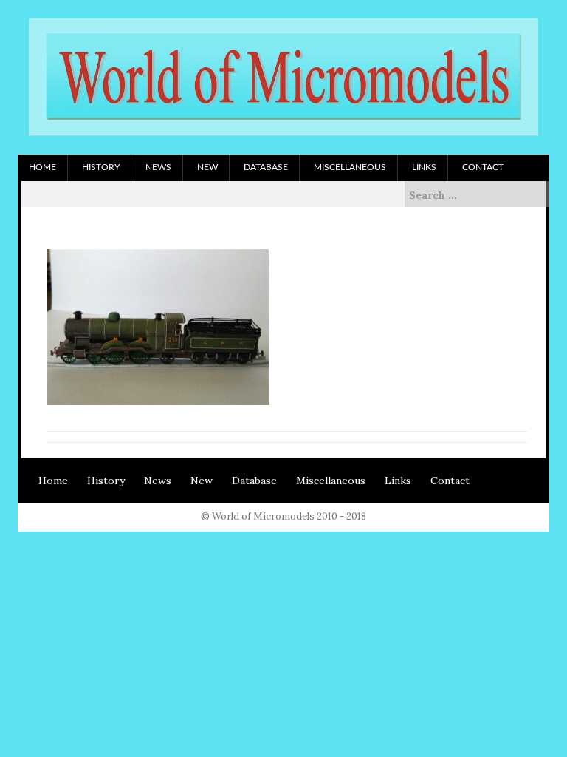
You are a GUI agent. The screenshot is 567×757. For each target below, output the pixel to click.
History (101, 167)
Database (266, 167)
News (158, 167)
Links (424, 167)
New (207, 167)
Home (42, 167)
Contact (483, 167)
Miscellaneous (350, 167)
